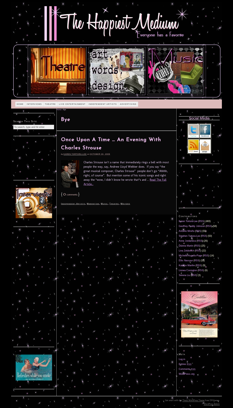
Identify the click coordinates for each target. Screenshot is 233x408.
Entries (185, 364)
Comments (187, 369)
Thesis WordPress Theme (193, 400)
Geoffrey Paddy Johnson (192, 226)
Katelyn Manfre (187, 265)
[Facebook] (205, 137)
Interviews (34, 104)
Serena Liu (184, 275)
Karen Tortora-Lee (75, 154)
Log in (182, 359)
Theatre (50, 104)
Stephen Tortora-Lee (189, 236)
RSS (201, 221)
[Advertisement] (34, 157)
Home (20, 104)
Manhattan (93, 204)
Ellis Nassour (186, 260)
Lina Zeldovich (186, 250)
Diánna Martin (186, 245)
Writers (125, 204)
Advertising (128, 104)
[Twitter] (193, 137)
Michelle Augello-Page (190, 255)
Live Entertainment (72, 104)
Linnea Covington (188, 270)
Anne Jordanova (187, 240)
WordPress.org (186, 374)
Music (104, 204)
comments (70, 194)
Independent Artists (103, 104)
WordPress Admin (212, 404)
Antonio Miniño (186, 231)
